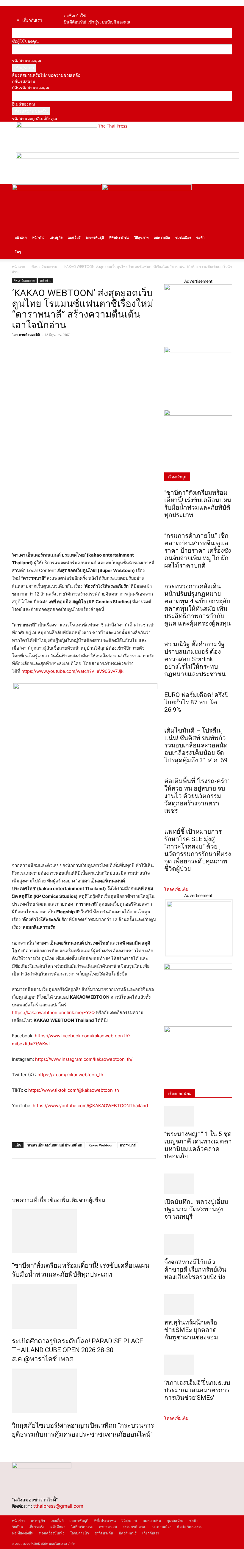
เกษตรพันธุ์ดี (95, 237)
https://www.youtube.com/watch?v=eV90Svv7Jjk (72, 671)
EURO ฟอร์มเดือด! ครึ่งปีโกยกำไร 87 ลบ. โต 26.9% (196, 702)
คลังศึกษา (57, 1526)
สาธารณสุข (108, 1526)
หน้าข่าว (38, 237)
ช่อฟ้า (200, 237)
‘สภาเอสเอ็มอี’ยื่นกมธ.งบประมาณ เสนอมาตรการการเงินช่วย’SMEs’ (197, 1390)
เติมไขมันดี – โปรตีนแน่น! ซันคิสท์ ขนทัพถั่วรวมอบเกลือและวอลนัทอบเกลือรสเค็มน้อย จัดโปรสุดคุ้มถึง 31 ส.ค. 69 (196, 745)
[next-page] (16, 1447)
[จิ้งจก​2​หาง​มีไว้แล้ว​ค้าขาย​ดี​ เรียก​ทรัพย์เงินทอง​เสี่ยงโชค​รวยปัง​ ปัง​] (198, 1244)
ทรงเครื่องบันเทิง (51, 1533)
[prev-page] (13, 1447)
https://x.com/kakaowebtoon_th (70, 1074)
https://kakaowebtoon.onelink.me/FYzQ (53, 1012)
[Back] (77, 9)
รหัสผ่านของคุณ (26, 60)
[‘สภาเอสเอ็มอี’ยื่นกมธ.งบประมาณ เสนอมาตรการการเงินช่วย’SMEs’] (198, 1365)
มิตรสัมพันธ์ (128, 1533)
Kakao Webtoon (101, 1145)
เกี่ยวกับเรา (32, 20)
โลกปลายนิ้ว (79, 1533)
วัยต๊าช (17, 1526)
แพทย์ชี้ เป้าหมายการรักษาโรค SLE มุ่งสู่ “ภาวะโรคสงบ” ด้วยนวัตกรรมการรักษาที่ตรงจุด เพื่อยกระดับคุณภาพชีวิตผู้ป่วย (197, 850)
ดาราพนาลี (128, 1145)
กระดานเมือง (161, 1526)
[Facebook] (69, 9)
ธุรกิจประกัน (104, 1533)
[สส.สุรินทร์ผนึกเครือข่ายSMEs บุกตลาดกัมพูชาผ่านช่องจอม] (198, 1304)
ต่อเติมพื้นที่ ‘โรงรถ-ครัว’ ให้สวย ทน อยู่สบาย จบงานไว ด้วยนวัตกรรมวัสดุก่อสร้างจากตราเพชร (196, 795)
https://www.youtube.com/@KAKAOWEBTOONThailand (90, 1105)
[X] (31, 348)
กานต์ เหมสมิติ (29, 334)
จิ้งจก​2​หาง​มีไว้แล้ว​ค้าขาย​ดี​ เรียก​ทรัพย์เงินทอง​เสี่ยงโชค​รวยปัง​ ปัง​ (195, 1270)
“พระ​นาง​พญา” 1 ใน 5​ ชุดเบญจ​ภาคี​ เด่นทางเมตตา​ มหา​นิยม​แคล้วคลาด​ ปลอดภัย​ (198, 1145)
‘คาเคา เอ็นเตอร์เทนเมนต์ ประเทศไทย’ (54, 1145)
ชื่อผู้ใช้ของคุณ (25, 41)
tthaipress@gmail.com (58, 1506)
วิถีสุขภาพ (141, 237)
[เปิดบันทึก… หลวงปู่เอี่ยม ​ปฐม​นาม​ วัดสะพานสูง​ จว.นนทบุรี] (198, 1183)
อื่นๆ (18, 251)
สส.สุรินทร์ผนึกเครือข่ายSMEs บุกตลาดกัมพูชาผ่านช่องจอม (191, 1330)
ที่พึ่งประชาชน (119, 237)
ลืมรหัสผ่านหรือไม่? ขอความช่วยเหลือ (46, 75)
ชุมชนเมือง (183, 237)
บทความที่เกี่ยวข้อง (36, 1200)
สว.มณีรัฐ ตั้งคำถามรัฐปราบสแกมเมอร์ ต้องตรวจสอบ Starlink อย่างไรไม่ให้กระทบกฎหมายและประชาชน (195, 659)
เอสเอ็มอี (74, 237)
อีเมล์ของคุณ (23, 104)
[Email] (59, 348)
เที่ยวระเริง (37, 1526)
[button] (225, 191)
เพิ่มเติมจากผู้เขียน (82, 1200)
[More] (73, 348)
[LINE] (45, 348)
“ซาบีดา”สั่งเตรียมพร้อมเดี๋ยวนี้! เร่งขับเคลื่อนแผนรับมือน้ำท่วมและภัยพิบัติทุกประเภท (197, 504)
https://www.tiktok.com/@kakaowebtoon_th (73, 1090)
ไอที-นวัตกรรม (82, 1526)
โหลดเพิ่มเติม (176, 889)
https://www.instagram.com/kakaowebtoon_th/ (83, 1059)
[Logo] (57, 188)
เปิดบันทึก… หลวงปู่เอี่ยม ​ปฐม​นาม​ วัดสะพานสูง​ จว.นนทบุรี (197, 1209)
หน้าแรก (21, 237)
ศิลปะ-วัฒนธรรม (44, 266)
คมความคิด (162, 237)
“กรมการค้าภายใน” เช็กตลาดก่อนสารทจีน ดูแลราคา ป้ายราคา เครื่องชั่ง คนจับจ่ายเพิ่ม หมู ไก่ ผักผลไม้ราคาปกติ (197, 550)
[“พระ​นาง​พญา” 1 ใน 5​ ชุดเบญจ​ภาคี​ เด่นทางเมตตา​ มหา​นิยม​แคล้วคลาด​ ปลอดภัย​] (198, 1116)
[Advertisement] (81, 1126)
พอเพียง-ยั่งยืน (22, 1533)
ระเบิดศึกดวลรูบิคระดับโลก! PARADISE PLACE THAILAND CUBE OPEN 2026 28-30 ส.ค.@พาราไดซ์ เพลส (77, 1350)
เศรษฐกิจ (56, 237)
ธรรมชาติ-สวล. (134, 1526)
